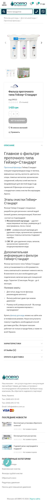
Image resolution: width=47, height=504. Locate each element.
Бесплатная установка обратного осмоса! (28, 424)
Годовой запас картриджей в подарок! (26, 447)
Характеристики (12, 343)
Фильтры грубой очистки (12, 473)
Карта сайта (35, 499)
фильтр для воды (17, 315)
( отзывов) (23, 102)
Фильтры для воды (11, 18)
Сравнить (15, 132)
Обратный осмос (9, 478)
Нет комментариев (30, 429)
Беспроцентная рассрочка (25, 435)
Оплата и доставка (14, 357)
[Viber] (43, 11)
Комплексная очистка (11, 469)
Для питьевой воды (28, 18)
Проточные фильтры (12, 21)
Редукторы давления (11, 482)
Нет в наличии (18, 121)
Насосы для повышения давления (16, 487)
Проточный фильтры (13, 167)
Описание (9, 145)
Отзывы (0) (10, 350)
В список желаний (19, 128)
